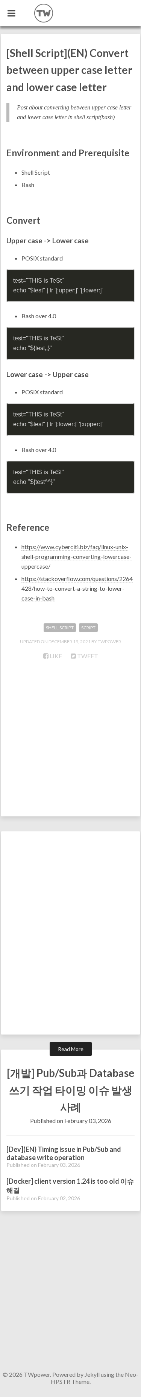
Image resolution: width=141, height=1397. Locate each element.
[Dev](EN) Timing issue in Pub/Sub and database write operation (63, 1153)
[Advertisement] (70, 742)
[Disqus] (70, 936)
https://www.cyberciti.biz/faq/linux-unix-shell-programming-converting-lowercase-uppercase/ (76, 556)
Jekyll (92, 1374)
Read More (70, 1049)
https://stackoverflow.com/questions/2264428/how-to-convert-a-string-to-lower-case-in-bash (77, 588)
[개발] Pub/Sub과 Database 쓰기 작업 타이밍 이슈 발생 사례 (71, 1089)
